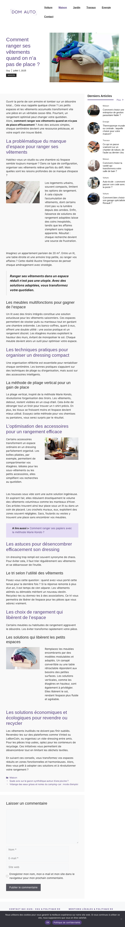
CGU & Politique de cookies (47, 910)
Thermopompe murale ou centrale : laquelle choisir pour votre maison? (114, 129)
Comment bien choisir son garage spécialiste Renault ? (114, 200)
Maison (63, 7)
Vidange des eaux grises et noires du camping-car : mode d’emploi (44, 784)
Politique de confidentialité (67, 922)
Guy (8, 70)
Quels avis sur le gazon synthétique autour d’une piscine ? (39, 781)
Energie (106, 7)
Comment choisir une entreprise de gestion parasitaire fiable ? (113, 112)
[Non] (121, 918)
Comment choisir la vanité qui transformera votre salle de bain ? (112, 167)
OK (47, 922)
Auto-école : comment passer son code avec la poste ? (114, 184)
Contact (48, 16)
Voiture (48, 7)
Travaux (91, 7)
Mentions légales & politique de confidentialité (91, 910)
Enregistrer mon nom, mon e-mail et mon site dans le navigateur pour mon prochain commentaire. (42, 876)
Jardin (76, 7)
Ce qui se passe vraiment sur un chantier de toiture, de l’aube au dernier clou (113, 148)
